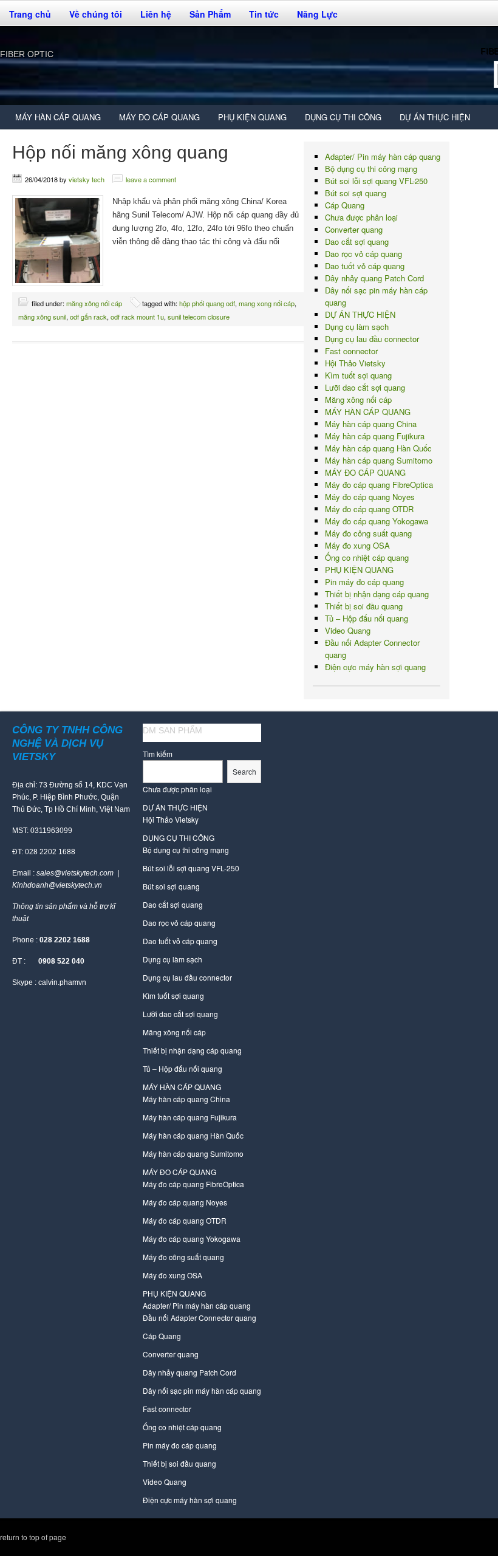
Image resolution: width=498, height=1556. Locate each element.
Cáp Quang (344, 205)
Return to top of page (33, 1537)
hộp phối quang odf (207, 303)
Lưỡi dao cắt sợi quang (365, 387)
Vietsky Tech (86, 179)
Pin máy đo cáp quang (364, 582)
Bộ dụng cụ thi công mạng (371, 168)
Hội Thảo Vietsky (355, 363)
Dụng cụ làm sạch (357, 326)
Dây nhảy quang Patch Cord (374, 278)
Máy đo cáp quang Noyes (370, 496)
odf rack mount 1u (137, 316)
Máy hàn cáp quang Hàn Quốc (378, 448)
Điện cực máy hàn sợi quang (375, 667)
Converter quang (354, 229)
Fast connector (351, 351)
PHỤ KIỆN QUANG (248, 120)
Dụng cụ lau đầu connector (372, 338)
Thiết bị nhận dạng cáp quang (377, 594)
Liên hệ (155, 14)
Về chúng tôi (91, 17)
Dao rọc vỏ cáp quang (363, 253)
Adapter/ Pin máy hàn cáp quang (382, 156)
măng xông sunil (42, 316)
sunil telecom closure (199, 316)
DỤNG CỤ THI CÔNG (338, 120)
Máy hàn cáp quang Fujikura (375, 436)
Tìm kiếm (157, 754)
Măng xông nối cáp (94, 303)
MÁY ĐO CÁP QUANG (155, 120)
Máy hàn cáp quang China (371, 424)
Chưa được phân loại (361, 217)
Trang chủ (30, 14)
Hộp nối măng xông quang (120, 152)
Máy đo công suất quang (368, 533)
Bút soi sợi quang (355, 193)
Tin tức (264, 14)
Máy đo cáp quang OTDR (369, 509)
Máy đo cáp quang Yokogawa (376, 521)
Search (244, 771)
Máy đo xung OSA (357, 545)
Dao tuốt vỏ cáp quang (364, 266)
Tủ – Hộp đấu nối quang (366, 618)
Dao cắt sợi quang (357, 241)
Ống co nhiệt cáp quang (367, 557)
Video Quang (347, 630)
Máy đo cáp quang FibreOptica (379, 484)
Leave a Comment (151, 179)
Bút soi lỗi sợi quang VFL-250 (376, 181)
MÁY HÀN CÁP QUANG (53, 120)
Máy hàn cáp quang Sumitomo (378, 460)
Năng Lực (317, 14)
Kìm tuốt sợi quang (358, 375)
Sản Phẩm (205, 17)
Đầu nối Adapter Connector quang (199, 1317)
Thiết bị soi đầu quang (364, 606)
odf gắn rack (88, 316)
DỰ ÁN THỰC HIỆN (435, 117)
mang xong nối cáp (267, 303)
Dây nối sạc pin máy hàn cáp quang (202, 1390)
